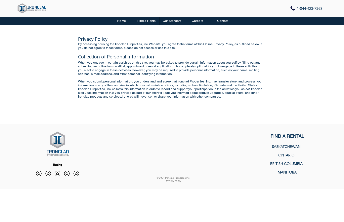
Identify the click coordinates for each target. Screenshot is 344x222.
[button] (146, 21)
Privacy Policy (173, 180)
